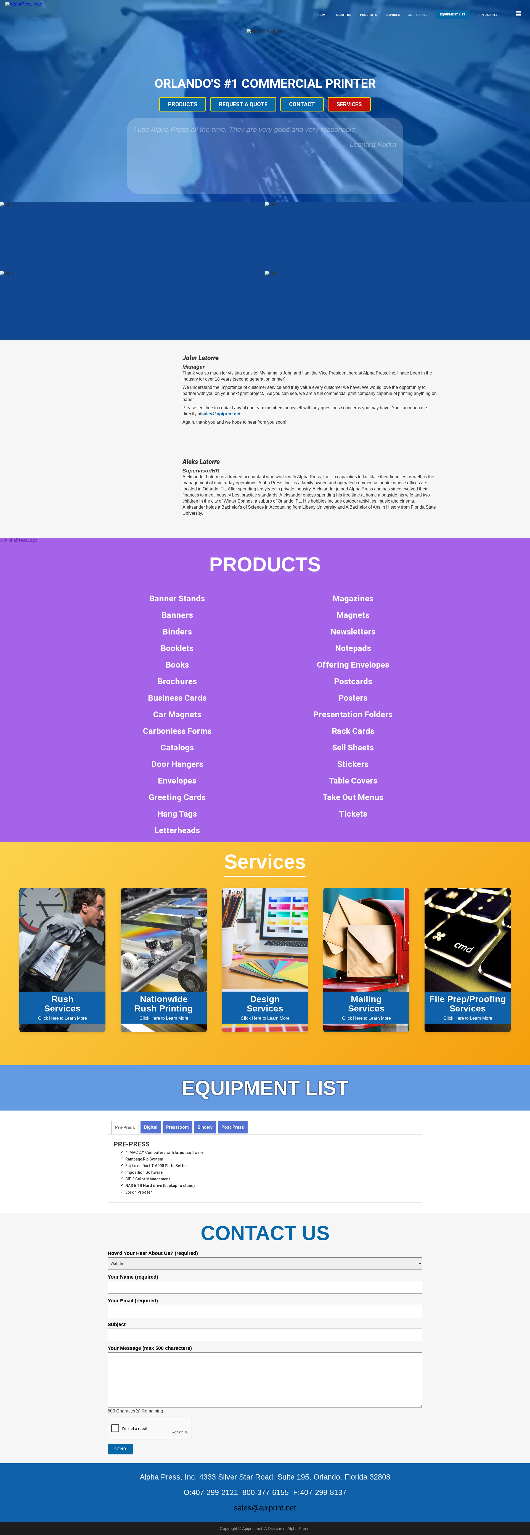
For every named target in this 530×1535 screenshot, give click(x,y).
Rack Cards (353, 731)
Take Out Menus (352, 797)
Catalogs (177, 747)
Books (177, 665)
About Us (343, 15)
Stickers (353, 764)
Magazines (353, 598)
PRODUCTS (182, 104)
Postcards (353, 681)
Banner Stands (177, 598)
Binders (177, 631)
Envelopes (177, 780)
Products (368, 15)
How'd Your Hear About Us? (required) (153, 1253)
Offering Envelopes (353, 665)
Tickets (353, 814)
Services (393, 15)
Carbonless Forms (177, 731)
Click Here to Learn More (62, 1007)
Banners (177, 615)
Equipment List (452, 14)
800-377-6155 (265, 1492)
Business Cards (177, 698)
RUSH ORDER (417, 15)
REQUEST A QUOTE (243, 104)
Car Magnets (177, 714)
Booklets (177, 648)
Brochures (177, 681)
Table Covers (353, 780)
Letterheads (177, 830)
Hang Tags (177, 814)
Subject (117, 1324)
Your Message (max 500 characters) (150, 1348)
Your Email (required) (133, 1300)
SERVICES (349, 104)
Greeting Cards (177, 797)
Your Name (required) (133, 1277)
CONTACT (302, 104)
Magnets (352, 615)
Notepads (353, 648)
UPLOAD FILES (488, 15)
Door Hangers (177, 764)
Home (322, 15)
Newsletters (352, 631)
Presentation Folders (353, 714)
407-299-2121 (215, 1492)
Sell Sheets (353, 747)
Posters (352, 698)
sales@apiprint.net (220, 413)
